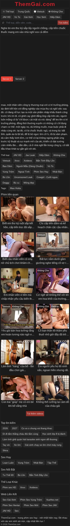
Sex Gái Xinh (9, 499)
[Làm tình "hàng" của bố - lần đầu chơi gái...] (17, 352)
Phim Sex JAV (49, 505)
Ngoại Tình (24, 171)
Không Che (59, 155)
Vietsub (6, 160)
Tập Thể (51, 462)
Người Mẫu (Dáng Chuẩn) (29, 166)
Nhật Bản (57, 171)
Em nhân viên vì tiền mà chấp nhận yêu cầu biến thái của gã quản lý (17, 297)
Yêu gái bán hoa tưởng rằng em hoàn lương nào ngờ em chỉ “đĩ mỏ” (17, 332)
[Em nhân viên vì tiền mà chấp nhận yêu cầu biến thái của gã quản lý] (17, 280)
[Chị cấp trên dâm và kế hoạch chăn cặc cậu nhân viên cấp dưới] (52, 209)
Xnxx (17, 160)
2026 (5, 428)
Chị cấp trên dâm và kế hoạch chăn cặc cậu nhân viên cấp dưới (52, 225)
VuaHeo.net (52, 499)
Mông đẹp (29, 182)
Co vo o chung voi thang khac (36, 428)
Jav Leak (30, 155)
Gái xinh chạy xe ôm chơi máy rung (43, 445)
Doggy (6, 182)
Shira (5, 450)
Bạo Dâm (7, 166)
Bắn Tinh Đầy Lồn (45, 160)
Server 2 (19, 79)
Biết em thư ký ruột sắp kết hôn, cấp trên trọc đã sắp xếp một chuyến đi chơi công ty (17, 225)
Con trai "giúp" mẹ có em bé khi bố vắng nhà (17, 404)
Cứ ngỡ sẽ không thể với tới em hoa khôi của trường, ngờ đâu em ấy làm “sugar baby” (52, 297)
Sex (17, 510)
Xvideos (28, 160)
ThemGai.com (35, 4)
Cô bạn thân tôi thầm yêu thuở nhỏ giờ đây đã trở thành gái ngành (52, 332)
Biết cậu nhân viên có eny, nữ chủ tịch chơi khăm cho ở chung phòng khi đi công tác (17, 261)
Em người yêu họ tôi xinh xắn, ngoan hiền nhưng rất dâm (52, 368)
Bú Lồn (6, 177)
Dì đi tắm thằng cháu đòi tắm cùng (20, 434)
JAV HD (17, 155)
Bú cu (16, 182)
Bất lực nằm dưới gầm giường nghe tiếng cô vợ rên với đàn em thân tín (52, 261)
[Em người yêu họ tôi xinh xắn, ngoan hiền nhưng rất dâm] (52, 352)
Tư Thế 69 (8, 475)
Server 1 (7, 79)
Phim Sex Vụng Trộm (31, 499)
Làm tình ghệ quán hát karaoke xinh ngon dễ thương (30, 439)
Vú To (50, 166)
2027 (14, 428)
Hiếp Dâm (44, 155)
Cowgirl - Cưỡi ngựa (47, 177)
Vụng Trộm (8, 171)
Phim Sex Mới (31, 505)
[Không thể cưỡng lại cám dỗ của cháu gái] (52, 387)
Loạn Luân (8, 462)
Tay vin (6, 445)
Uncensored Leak (23, 177)
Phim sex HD (9, 487)
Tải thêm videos (35, 413)
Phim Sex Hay (41, 171)
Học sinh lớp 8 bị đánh (53, 434)
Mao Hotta (15, 188)
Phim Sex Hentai (11, 505)
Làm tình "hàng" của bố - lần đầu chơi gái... (17, 368)
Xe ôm (17, 445)
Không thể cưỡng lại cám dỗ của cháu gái (52, 404)
